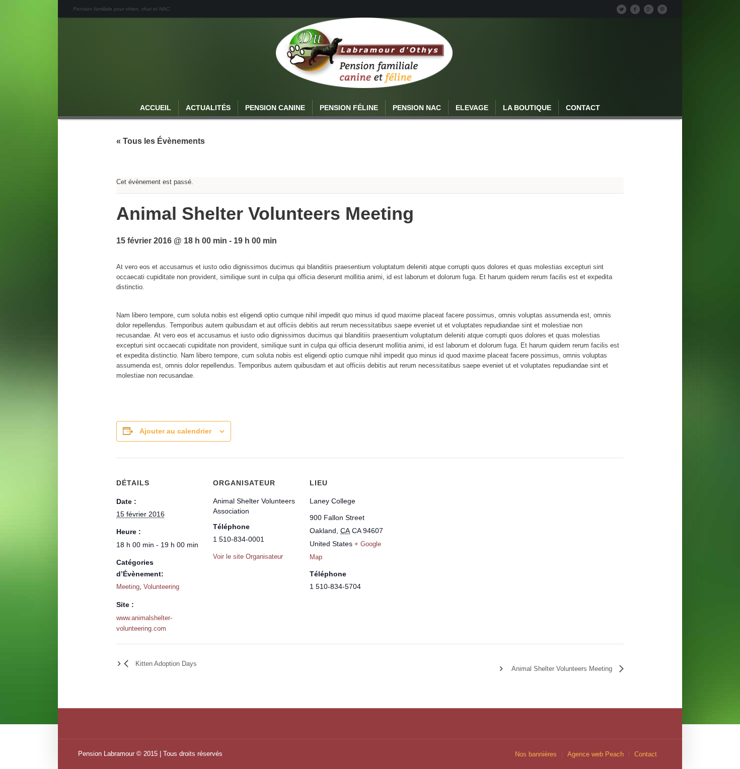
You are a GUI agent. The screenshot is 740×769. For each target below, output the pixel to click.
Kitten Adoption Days (165, 663)
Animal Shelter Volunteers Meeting (562, 668)
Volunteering (161, 586)
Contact (645, 754)
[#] (662, 9)
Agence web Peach (595, 754)
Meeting (127, 586)
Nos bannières (536, 754)
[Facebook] (635, 9)
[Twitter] (621, 9)
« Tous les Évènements (160, 141)
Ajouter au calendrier (175, 431)
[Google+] (648, 9)
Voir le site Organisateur (248, 556)
